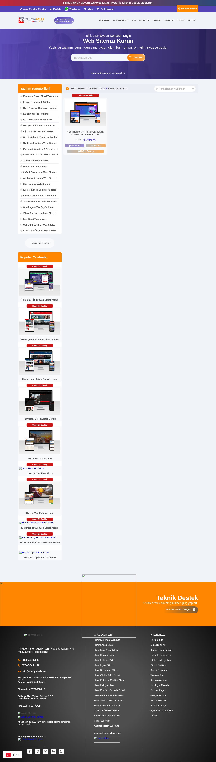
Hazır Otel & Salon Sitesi (107, 675)
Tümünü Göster (40, 243)
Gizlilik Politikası (158, 665)
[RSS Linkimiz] (61, 751)
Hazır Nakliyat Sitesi (104, 685)
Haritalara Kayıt (158, 705)
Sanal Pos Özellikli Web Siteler (39, 230)
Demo (97, 145)
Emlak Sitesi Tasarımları (36, 113)
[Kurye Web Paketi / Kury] (39, 508)
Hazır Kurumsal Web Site (107, 639)
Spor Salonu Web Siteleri (36, 184)
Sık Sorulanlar (157, 645)
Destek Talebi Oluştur (179, 609)
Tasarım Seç (157, 675)
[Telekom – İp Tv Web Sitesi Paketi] (39, 295)
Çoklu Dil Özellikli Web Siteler (39, 225)
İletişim (154, 715)
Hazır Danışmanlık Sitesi (107, 705)
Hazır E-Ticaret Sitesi (105, 660)
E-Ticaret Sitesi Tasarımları (37, 119)
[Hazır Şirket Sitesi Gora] (31, 468)
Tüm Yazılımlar (102, 720)
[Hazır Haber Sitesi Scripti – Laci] (39, 374)
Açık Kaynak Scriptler (161, 710)
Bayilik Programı (158, 670)
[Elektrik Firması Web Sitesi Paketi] (36, 523)
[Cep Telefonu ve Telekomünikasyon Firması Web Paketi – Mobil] (85, 113)
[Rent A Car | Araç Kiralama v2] (34, 552)
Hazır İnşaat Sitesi (103, 665)
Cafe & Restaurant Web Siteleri (39, 172)
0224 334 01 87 (30, 665)
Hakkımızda (156, 639)
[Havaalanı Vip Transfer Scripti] (39, 414)
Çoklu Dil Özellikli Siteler (106, 710)
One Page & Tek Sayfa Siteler (38, 207)
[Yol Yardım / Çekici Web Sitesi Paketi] (37, 537)
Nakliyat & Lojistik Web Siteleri (39, 143)
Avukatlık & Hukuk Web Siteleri (39, 178)
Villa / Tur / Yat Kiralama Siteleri (39, 213)
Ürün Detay (87, 151)
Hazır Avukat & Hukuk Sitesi (108, 695)
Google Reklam (158, 695)
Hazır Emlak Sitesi (103, 645)
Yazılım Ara (136, 57)
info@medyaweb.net (33, 671)
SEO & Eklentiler (159, 700)
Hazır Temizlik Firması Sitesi (108, 700)
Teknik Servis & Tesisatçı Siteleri (40, 201)
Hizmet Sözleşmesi (160, 655)
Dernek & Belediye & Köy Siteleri (40, 149)
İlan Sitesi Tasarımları (34, 219)
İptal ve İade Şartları (160, 660)
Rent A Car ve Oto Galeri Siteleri (40, 108)
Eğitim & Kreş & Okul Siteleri (38, 131)
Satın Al (75, 145)
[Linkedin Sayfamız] (53, 751)
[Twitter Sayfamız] (45, 751)
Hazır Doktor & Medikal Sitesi (109, 680)
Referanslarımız (158, 680)
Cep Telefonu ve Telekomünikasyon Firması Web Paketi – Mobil (85, 133)
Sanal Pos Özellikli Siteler (107, 715)
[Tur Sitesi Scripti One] (39, 453)
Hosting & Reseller (160, 685)
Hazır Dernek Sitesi (104, 655)
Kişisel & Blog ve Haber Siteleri (39, 189)
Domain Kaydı (157, 690)
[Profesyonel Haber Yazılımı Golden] (39, 334)
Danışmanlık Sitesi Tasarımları (39, 125)
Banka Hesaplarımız (161, 650)
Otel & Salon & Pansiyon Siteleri (40, 137)
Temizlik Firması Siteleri (35, 160)
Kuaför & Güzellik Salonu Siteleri (40, 154)
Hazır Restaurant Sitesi (106, 670)
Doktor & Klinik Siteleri (35, 166)
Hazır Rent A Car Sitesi (106, 650)
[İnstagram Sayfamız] (37, 751)
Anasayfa (118, 73)
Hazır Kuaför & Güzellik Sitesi (109, 690)
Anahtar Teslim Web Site (106, 725)
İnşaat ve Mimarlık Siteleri (37, 102)
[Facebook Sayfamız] (29, 751)
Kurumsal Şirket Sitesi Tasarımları (41, 96)
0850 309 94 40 (30, 660)
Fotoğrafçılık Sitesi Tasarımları (39, 195)
